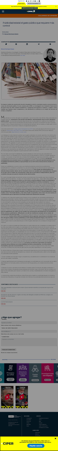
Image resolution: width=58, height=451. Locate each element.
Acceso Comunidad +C (34, 3)
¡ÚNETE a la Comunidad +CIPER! (29, 8)
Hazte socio (35, 445)
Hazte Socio (21, 3)
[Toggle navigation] (3, 11)
